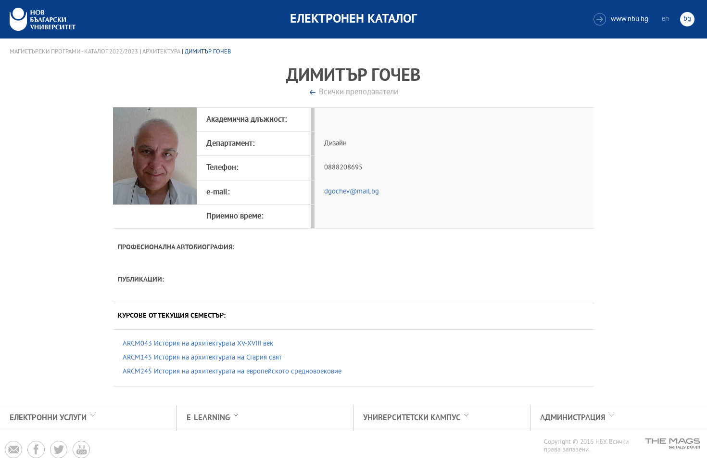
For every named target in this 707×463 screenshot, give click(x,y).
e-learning (208, 418)
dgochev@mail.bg (351, 191)
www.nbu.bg (622, 19)
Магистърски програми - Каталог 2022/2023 (74, 52)
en (665, 19)
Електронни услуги (48, 418)
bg (687, 19)
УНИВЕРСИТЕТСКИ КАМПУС (411, 418)
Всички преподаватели (358, 93)
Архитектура (161, 52)
